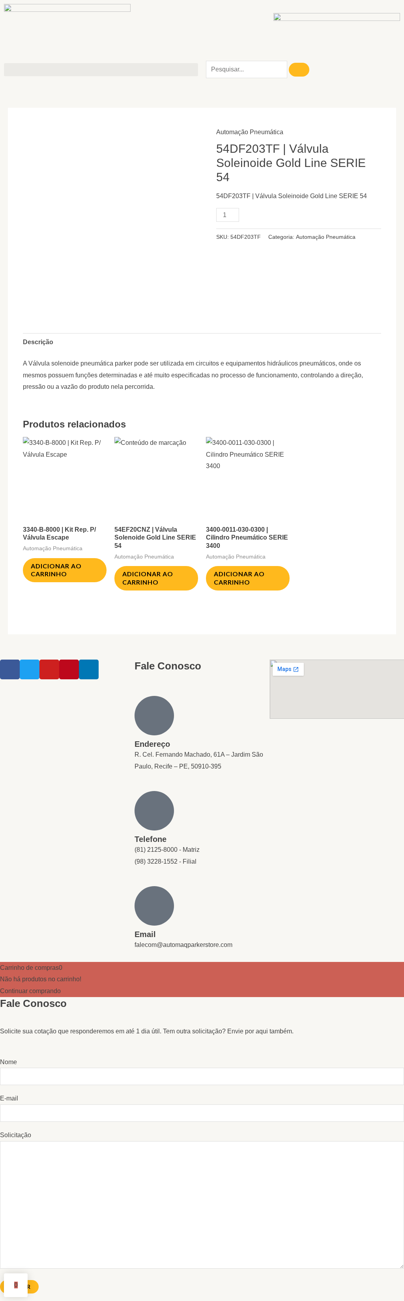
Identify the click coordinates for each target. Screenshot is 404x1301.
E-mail (9, 1098)
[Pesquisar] (299, 70)
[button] (101, 69)
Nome (8, 1062)
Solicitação (15, 1135)
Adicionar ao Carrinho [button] (56, 570)
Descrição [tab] (38, 342)
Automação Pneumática (249, 132)
